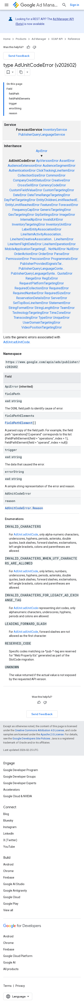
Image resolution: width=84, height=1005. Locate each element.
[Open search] (64, 4)
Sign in (74, 5)
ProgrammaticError (64, 259)
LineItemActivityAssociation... (42, 234)
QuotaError (64, 273)
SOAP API (57, 38)
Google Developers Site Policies (31, 738)
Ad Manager (47, 5)
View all (8, 910)
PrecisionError (40, 259)
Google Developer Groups (19, 776)
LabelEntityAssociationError (41, 229)
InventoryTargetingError (28, 224)
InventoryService (55, 130)
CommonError (55, 175)
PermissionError (17, 259)
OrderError (46, 254)
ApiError (41, 151)
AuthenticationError (22, 170)
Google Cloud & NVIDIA (17, 796)
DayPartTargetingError (19, 200)
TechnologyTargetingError (30, 313)
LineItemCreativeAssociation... (31, 239)
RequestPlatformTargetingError (41, 283)
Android (8, 864)
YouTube (9, 846)
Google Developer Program (20, 770)
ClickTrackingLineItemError (55, 170)
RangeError (33, 278)
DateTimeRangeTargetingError (48, 195)
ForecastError (68, 205)
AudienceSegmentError (59, 166)
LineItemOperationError (59, 244)
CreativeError (61, 180)
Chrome (8, 871)
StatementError (59, 303)
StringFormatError (21, 308)
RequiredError (59, 288)
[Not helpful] (34, 47)
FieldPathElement (18, 423)
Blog (6, 814)
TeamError (67, 308)
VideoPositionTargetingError (41, 327)
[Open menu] (6, 5)
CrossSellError (28, 185)
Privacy (20, 985)
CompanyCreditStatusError (32, 180)
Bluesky (8, 820)
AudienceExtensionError (25, 166)
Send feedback (19, 56)
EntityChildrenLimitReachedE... (57, 200)
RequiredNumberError (28, 293)
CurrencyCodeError (52, 185)
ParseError (61, 254)
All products (11, 969)
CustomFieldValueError (25, 190)
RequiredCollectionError (31, 288)
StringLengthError (46, 308)
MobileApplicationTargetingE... (26, 249)
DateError (20, 195)
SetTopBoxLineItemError (30, 303)
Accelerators (11, 789)
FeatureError (49, 205)
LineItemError (63, 239)
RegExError (50, 278)
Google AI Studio (13, 884)
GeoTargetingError (21, 215)
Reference (74, 38)
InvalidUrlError (53, 219)
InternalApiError (31, 219)
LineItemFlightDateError (25, 244)
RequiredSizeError (57, 293)
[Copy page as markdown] (21, 72)
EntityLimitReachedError (22, 205)
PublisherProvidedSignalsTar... (41, 264)
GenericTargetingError (55, 210)
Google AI (9, 962)
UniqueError (61, 318)
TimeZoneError (60, 313)
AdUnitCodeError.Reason (24, 508)
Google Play (10, 903)
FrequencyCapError (25, 210)
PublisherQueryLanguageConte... (42, 269)
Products (21, 38)
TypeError (45, 318)
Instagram (10, 827)
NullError (72, 249)
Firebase (8, 877)
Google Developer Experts (19, 783)
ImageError (67, 215)
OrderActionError (26, 254)
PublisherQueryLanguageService (41, 134)
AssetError (67, 161)
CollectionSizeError (31, 175)
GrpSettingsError (47, 215)
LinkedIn (8, 833)
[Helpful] (28, 47)
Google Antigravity (15, 890)
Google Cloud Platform (17, 956)
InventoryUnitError (58, 224)
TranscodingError (26, 318)
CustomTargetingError (58, 190)
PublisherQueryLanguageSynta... (33, 273)
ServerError (59, 298)
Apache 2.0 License (52, 734)
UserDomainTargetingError (41, 322)
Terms (7, 985)
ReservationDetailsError (33, 298)
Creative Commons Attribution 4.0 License (39, 730)
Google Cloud (11, 897)
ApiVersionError (47, 161)
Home (6, 38)
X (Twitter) (10, 840)
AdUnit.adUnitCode (16, 342)
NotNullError (57, 249)
